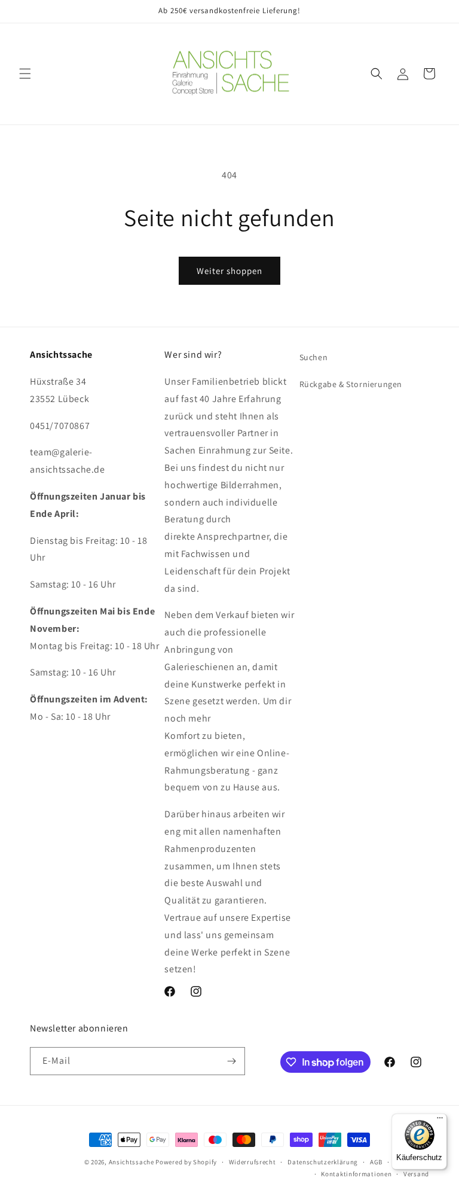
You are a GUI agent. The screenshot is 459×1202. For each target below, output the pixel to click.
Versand (416, 1174)
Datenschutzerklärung (322, 1162)
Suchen (313, 357)
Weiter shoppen (229, 270)
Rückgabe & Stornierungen (350, 384)
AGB (376, 1162)
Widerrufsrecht (252, 1162)
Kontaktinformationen (356, 1174)
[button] (25, 73)
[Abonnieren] (231, 1061)
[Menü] (440, 1120)
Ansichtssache (131, 1162)
